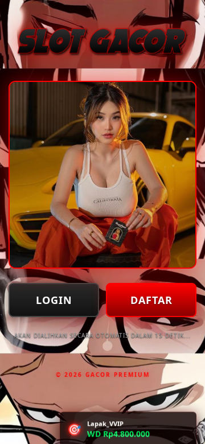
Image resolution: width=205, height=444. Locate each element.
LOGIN (54, 300)
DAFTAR (151, 300)
